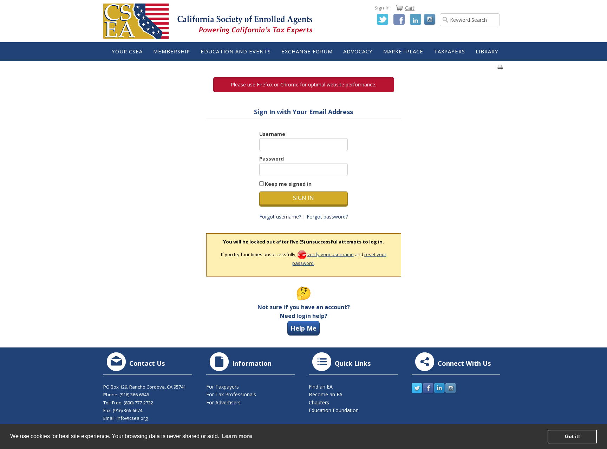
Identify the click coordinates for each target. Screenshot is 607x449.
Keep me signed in (288, 184)
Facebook (399, 19)
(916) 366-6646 (134, 394)
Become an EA (325, 394)
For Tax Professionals (231, 394)
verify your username (330, 254)
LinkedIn (415, 19)
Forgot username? (280, 216)
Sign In (382, 7)
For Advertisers (223, 402)
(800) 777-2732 (138, 402)
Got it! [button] (572, 436)
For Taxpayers (222, 386)
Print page (500, 67)
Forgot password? (327, 216)
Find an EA (321, 386)
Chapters (319, 402)
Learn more (237, 436)
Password (271, 158)
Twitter (382, 19)
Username (272, 134)
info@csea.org (132, 418)
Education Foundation (334, 410)
